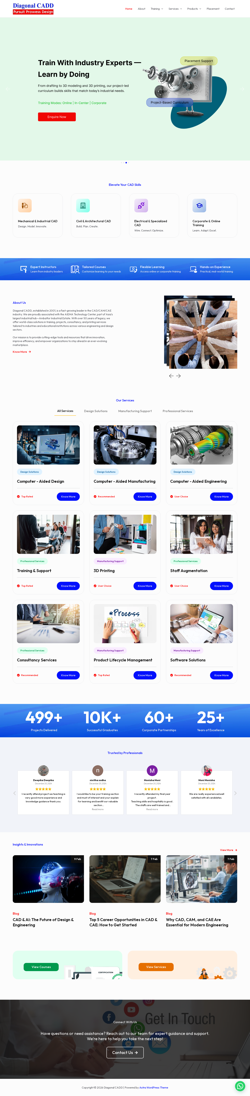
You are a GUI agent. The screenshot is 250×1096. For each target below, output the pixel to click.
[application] (161, 8)
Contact (230, 8)
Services (174, 8)
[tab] (65, 412)
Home (128, 8)
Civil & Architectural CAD (93, 221)
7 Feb (77, 859)
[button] (7, 89)
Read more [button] (43, 809)
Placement (213, 8)
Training (155, 8)
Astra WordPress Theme (153, 1087)
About (141, 8)
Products (192, 8)
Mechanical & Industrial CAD (37, 221)
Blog (16, 913)
